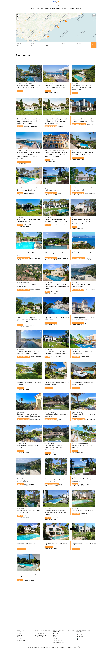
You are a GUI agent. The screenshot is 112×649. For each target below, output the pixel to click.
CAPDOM (56, 632)
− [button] (17, 16)
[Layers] (94, 15)
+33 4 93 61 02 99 (57, 641)
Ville (48, 43)
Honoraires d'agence (53, 647)
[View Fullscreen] (18, 19)
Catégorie (20, 43)
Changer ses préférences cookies (68, 647)
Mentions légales (42, 647)
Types (33, 43)
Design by (82, 647)
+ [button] (17, 14)
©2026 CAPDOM (32, 647)
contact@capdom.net (59, 642)
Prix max (79, 43)
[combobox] (23, 46)
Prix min (64, 43)
